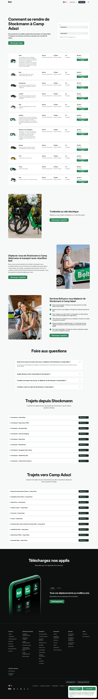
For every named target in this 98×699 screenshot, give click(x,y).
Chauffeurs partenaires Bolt (26, 634)
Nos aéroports (86, 636)
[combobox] (73, 27)
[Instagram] (21, 689)
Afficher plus (82, 417)
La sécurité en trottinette (71, 643)
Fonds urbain (42, 652)
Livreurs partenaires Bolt (26, 642)
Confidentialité (55, 685)
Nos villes (85, 634)
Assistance (72, 2)
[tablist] (56, 588)
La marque (41, 663)
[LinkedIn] (24, 689)
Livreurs (55, 642)
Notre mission (12, 671)
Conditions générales (45, 685)
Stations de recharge (11, 674)
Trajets (10, 634)
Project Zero (42, 647)
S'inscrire (81, 2)
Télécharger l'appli (16, 43)
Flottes (55, 645)
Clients (55, 634)
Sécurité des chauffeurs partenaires (71, 639)
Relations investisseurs (42, 655)
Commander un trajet (82, 60)
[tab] (52, 588)
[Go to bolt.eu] (10, 2)
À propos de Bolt (43, 634)
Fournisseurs (35, 685)
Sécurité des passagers (71, 634)
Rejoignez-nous (42, 642)
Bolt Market (11, 646)
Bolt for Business (12, 648)
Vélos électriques (13, 639)
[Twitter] (17, 689)
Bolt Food (11, 643)
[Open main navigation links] (88, 2)
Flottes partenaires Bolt (26, 653)
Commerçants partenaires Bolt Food (26, 649)
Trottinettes (11, 636)
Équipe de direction (41, 639)
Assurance (62, 685)
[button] (80, 362)
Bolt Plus (11, 651)
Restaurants (56, 647)
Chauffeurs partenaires (56, 637)
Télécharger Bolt (57, 601)
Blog (40, 658)
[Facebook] (14, 689)
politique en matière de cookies (79, 694)
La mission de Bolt (43, 636)
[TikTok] (28, 689)
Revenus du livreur (26, 645)
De (60, 24)
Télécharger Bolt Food (83, 682)
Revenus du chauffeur (25, 638)
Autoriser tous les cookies (75, 688)
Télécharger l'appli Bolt (59, 220)
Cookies (68, 685)
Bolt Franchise (25, 656)
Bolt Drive (11, 641)
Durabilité (41, 645)
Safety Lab (70, 646)
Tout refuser (89, 688)
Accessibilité (42, 650)
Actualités (41, 661)
